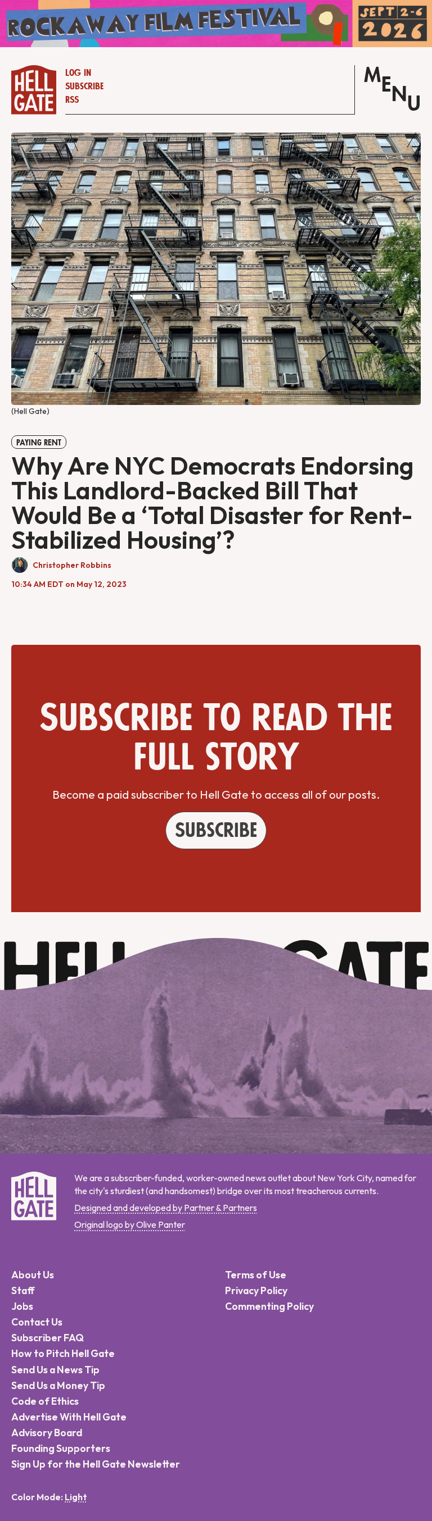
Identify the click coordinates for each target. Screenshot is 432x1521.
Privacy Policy (256, 1290)
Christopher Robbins (72, 565)
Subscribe (84, 86)
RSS (72, 99)
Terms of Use (255, 1274)
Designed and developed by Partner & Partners (165, 1207)
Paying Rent (38, 443)
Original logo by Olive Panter (129, 1224)
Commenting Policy (269, 1306)
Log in (78, 73)
